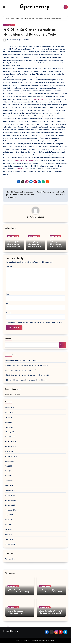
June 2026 (9, 412)
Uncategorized (9, 25)
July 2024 (8, 520)
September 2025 (11, 456)
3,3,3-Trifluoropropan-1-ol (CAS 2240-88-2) (20, 370)
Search (8, 339)
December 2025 (10, 442)
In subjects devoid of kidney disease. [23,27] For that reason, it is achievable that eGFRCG (20, 194)
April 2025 (8, 481)
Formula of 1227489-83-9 (39, 99)
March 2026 (9, 427)
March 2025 (9, 485)
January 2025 (10, 495)
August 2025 (9, 461)
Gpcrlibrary (34, 7)
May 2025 (8, 476)
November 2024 (10, 505)
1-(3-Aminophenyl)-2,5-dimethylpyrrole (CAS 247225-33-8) (26, 365)
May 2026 (8, 417)
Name (8, 294)
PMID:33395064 (19, 169)
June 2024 (9, 525)
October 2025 (9, 451)
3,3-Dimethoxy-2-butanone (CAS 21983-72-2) (14, 242)
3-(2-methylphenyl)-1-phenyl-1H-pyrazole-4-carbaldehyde (26, 380)
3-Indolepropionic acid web (24, 160)
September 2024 (11, 510)
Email (8, 303)
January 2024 (10, 544)
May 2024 (8, 529)
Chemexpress (13, 40)
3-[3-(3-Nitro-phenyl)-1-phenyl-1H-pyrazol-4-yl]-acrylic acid (27, 375)
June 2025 (8, 471)
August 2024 (9, 515)
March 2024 (9, 539)
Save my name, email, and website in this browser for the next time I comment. (34, 322)
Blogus (41, 640)
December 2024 (10, 500)
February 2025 (10, 490)
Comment (9, 266)
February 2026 (10, 432)
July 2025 (8, 466)
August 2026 (9, 407)
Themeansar (50, 640)
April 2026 (8, 422)
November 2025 (10, 446)
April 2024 (8, 534)
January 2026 (10, 437)
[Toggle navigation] (4, 7)
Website (8, 313)
